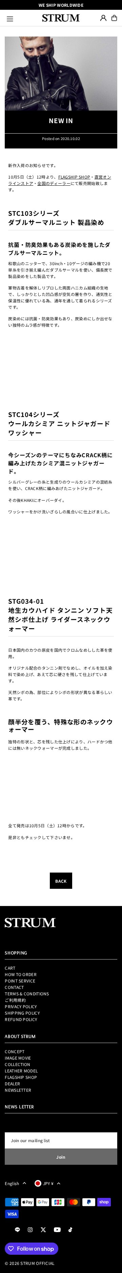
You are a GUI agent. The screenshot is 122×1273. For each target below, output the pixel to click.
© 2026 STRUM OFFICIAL (30, 1263)
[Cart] (114, 18)
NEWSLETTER (18, 1090)
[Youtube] (57, 1229)
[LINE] (17, 1229)
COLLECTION (17, 1064)
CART (10, 968)
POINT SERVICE (20, 980)
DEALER (12, 1083)
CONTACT (14, 987)
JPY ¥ (48, 1183)
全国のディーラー (53, 183)
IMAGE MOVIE (18, 1058)
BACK (60, 881)
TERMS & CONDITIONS (27, 993)
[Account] (103, 18)
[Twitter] (43, 1229)
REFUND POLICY (21, 1019)
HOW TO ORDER (21, 974)
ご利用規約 (15, 1000)
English (12, 1183)
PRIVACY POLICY (21, 1006)
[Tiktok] (70, 1229)
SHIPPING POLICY (22, 1013)
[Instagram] (30, 1229)
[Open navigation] (21, 18)
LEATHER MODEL (21, 1070)
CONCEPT (14, 1051)
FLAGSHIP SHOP (74, 177)
